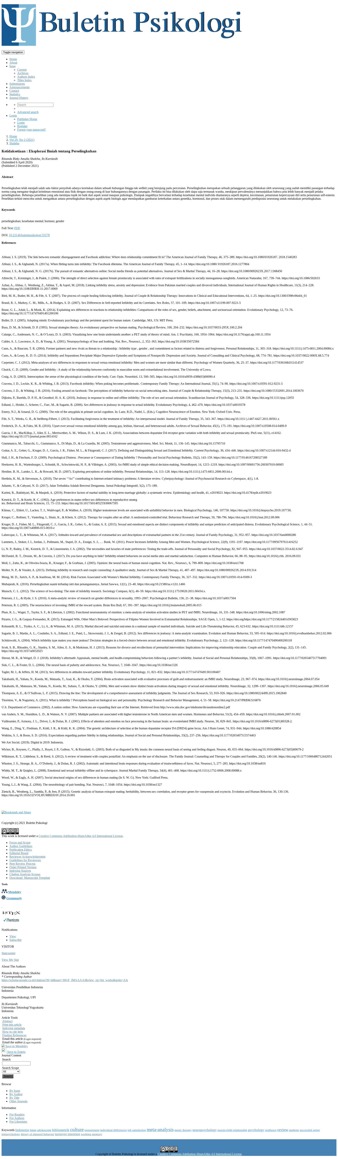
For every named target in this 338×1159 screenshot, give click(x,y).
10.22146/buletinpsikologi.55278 (29, 235)
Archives (22, 73)
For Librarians (18, 1121)
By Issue (14, 1090)
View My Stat (10, 959)
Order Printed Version (22, 867)
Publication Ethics (20, 849)
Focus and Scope (20, 842)
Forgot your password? (31, 129)
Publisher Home (27, 119)
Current (22, 69)
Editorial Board (18, 853)
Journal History (18, 97)
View (12, 936)
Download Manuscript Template (29, 877)
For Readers (16, 1114)
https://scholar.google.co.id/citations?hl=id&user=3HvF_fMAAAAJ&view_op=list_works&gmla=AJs (65, 980)
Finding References (14, 1035)
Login (13, 115)
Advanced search (28, 112)
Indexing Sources (20, 870)
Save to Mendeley (16, 1046)
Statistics (14, 94)
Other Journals (18, 1101)
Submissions (17, 83)
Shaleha (14, 143)
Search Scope (10, 1068)
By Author (15, 1094)
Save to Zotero (15, 1051)
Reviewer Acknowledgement (27, 856)
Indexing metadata (13, 1028)
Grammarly (14, 898)
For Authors (16, 1118)
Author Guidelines (20, 846)
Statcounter (8, 953)
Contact (14, 90)
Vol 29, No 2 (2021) (21, 139)
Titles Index (24, 80)
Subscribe (15, 940)
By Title (14, 1097)
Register (22, 126)
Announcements (19, 87)
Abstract (7, 1021)
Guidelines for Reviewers (25, 860)
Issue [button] (12, 66)
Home (13, 59)
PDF (17, 228)
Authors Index (26, 76)
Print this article (12, 1024)
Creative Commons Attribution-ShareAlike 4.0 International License (81, 836)
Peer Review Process (22, 863)
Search (6, 1059)
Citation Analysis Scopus (24, 874)
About (13, 62)
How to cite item (12, 1031)
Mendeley (14, 892)
